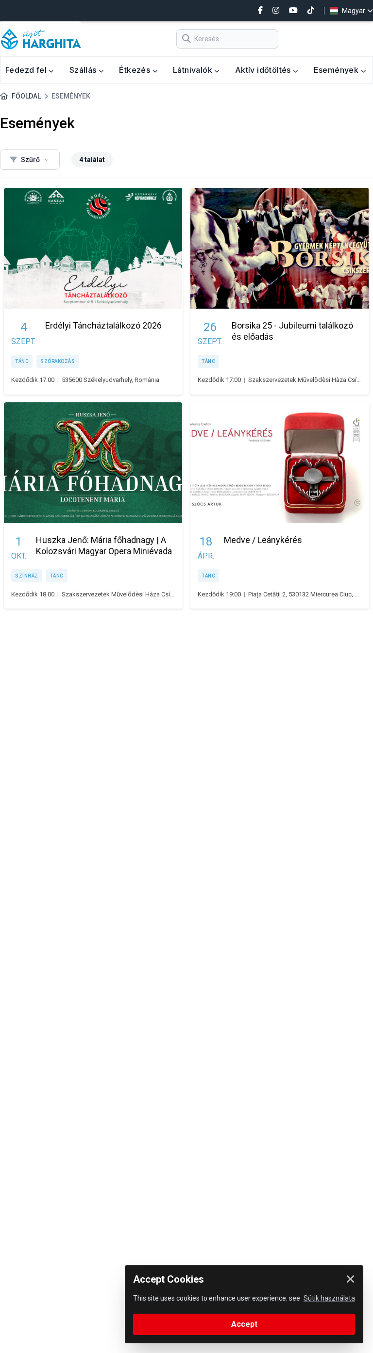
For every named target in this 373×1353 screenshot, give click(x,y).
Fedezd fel (27, 70)
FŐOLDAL (26, 96)
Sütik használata (329, 1298)
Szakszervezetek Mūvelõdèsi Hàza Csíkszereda (129, 594)
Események (337, 70)
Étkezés (135, 70)
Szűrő (30, 160)
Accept (244, 1324)
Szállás (84, 70)
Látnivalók (193, 70)
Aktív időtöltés (264, 70)
